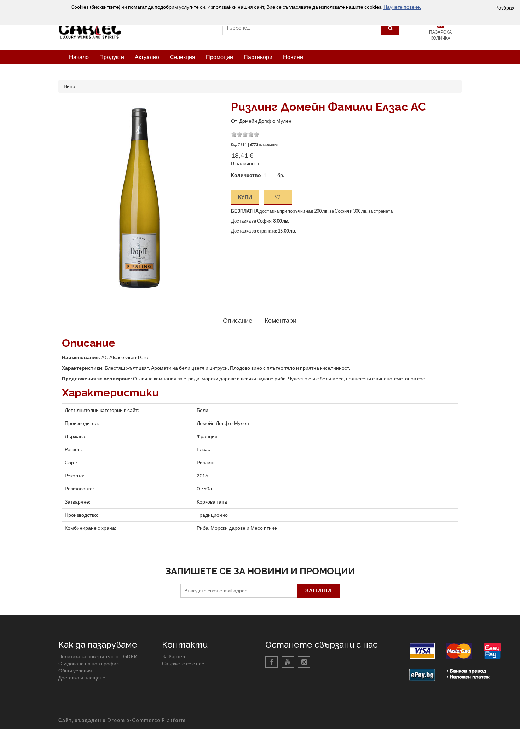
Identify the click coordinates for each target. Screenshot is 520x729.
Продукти (111, 56)
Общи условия (75, 670)
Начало (79, 56)
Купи (245, 197)
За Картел (173, 656)
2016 (202, 475)
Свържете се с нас (183, 663)
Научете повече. (402, 7)
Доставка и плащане (81, 678)
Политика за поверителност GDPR (97, 656)
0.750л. (205, 489)
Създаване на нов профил (88, 663)
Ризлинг (206, 462)
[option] (139, 197)
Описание (237, 320)
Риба (202, 528)
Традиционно (212, 515)
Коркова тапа (212, 502)
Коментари (280, 320)
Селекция (182, 56)
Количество (246, 175)
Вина (69, 86)
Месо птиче (263, 528)
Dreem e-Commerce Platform (146, 720)
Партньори (258, 56)
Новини (293, 56)
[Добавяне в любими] (278, 197)
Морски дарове (227, 528)
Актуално (147, 56)
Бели (202, 410)
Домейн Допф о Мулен (265, 121)
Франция (207, 436)
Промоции (219, 56)
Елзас (203, 449)
